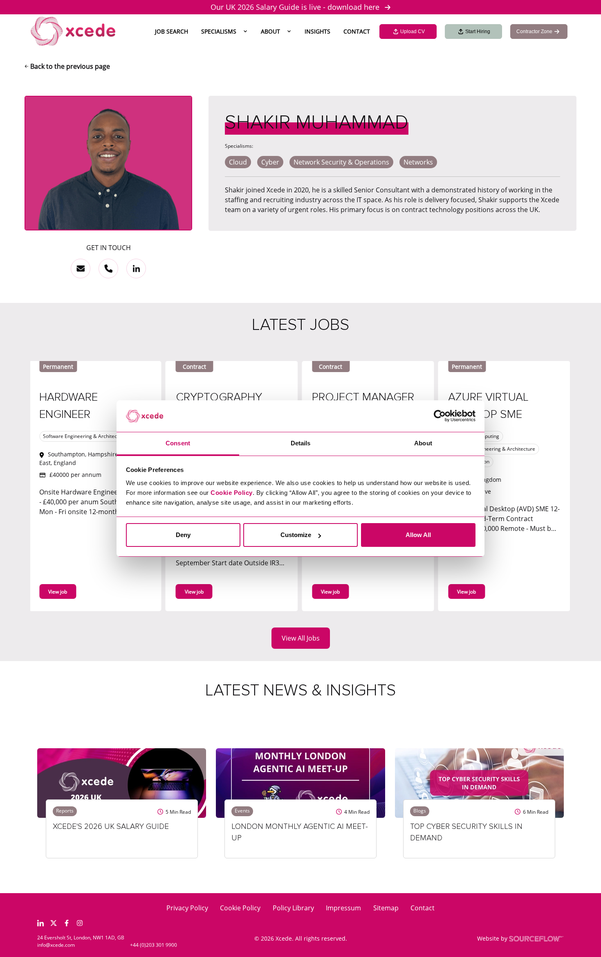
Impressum (343, 907)
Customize (295, 534)
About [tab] (423, 443)
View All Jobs (301, 638)
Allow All (418, 534)
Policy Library (293, 907)
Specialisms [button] (218, 31)
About (270, 31)
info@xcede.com (56, 944)
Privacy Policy (187, 907)
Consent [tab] (178, 443)
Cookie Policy (240, 907)
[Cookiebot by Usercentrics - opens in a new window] (439, 416)
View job (134, 591)
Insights (317, 31)
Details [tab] (301, 443)
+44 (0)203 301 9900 (153, 944)
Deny (183, 534)
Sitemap (386, 907)
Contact (356, 31)
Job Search (171, 31)
